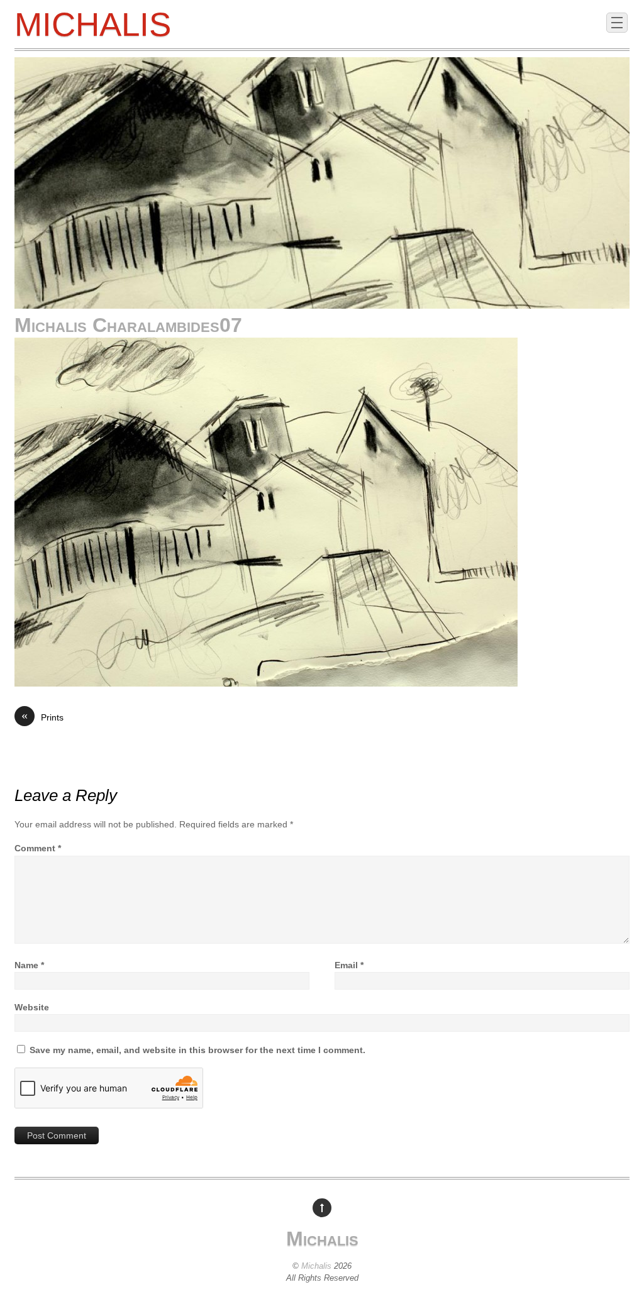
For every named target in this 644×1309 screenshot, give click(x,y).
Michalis (316, 1266)
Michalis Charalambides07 (128, 325)
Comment (37, 848)
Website (31, 1007)
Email (349, 965)
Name (29, 965)
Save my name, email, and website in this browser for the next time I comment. (197, 1050)
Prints (42, 716)
